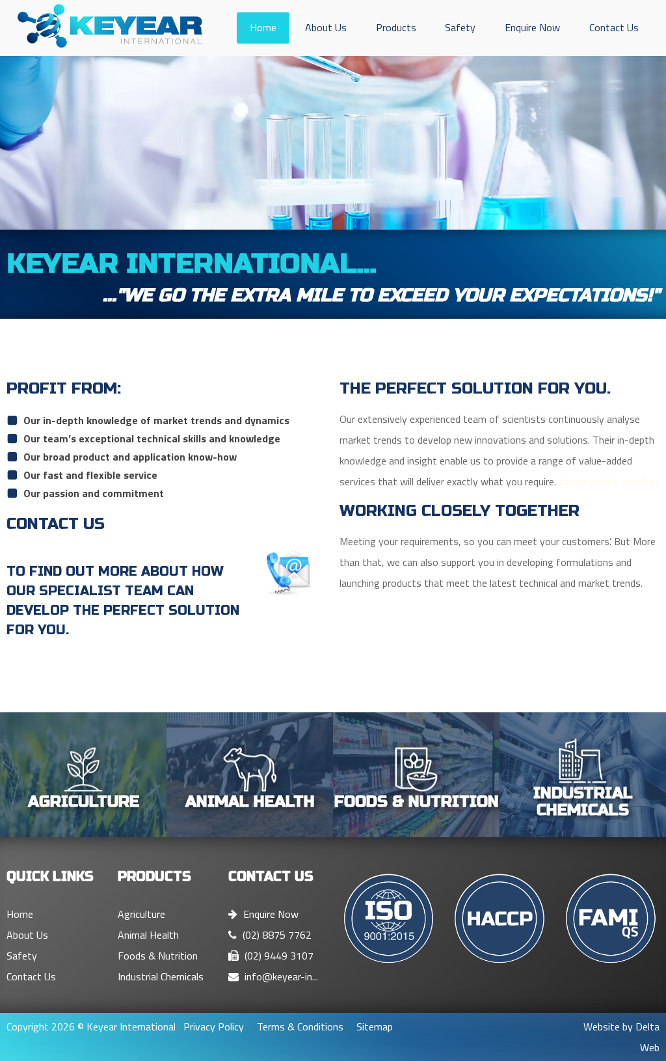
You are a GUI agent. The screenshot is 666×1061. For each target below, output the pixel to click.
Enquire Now (532, 27)
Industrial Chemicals (161, 976)
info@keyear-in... (280, 976)
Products (396, 27)
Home (263, 27)
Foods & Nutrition (158, 955)
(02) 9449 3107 (277, 955)
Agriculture (141, 914)
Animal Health (148, 935)
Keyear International (131, 1026)
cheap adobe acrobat (609, 481)
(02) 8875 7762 (276, 935)
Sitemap (374, 1026)
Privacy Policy (213, 1026)
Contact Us (614, 27)
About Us (326, 27)
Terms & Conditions (300, 1026)
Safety (460, 27)
